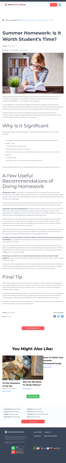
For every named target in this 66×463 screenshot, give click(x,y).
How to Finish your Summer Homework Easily (53, 360)
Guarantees (37, 436)
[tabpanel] (12, 369)
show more (33, 421)
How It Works (38, 432)
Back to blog (33, 396)
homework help (12, 409)
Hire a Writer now (33, 328)
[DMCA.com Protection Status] (34, 448)
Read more (6, 391)
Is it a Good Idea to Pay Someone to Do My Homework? (11, 384)
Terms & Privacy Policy (50, 436)
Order (53, 4)
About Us (47, 432)
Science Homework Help (37, 414)
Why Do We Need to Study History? (32, 383)
